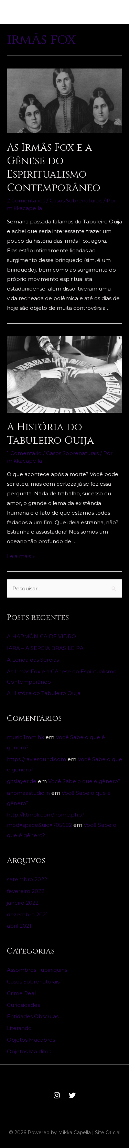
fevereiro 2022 (25, 891)
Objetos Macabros (31, 1039)
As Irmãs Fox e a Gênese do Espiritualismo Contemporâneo (53, 168)
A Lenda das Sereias (33, 659)
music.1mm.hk (25, 737)
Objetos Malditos (29, 1051)
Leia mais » (21, 556)
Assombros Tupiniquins (37, 970)
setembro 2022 (27, 879)
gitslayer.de (21, 781)
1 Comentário (24, 453)
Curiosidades (23, 1005)
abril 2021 (19, 926)
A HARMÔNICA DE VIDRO (41, 636)
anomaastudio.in (28, 793)
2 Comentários (26, 200)
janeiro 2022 (23, 902)
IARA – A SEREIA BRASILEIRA (45, 648)
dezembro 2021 (27, 914)
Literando (19, 1028)
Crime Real (21, 993)
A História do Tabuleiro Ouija (50, 433)
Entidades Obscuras (32, 1016)
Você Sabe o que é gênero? (84, 781)
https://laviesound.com (36, 759)
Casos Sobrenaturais (76, 200)
